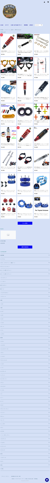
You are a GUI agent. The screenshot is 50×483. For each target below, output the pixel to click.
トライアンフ (3, 438)
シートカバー (3, 281)
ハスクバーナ (3, 457)
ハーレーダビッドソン (5, 435)
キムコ (1, 461)
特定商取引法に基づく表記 (16, 476)
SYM (1, 465)
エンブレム (2, 259)
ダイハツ (2, 326)
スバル (1, 330)
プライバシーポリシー (5, 476)
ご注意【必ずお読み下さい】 (16, 25)
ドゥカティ (2, 442)
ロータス (2, 390)
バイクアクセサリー (4, 292)
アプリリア (2, 450)
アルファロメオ (3, 360)
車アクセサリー (3, 285)
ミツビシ (2, 322)
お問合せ (31, 25)
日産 (1, 307)
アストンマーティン (4, 408)
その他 (1, 468)
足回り (12, 29)
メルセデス (2, 345)
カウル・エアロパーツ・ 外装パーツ (7, 262)
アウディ (2, 341)
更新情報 (26, 25)
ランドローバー (3, 378)
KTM (1, 453)
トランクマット (3, 277)
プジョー (2, 382)
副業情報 (2, 255)
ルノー (1, 397)
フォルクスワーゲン (4, 349)
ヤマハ (1, 427)
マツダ (1, 319)
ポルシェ (2, 416)
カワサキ (2, 431)
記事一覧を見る (25, 247)
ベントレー (2, 412)
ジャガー (2, 363)
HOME (1, 25)
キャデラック (3, 371)
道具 (1, 300)
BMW (1, 337)
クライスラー (3, 386)
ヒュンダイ (2, 423)
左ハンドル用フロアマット (5, 274)
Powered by (23, 480)
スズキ (1, 315)
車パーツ (2, 289)
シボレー (2, 352)
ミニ (1, 393)
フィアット (2, 375)
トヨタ (1, 304)
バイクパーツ (7, 29)
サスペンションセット (5, 266)
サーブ (1, 401)
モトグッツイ (3, 446)
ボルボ (1, 405)
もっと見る (25, 223)
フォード (2, 420)
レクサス (2, 334)
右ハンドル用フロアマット (5, 270)
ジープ (1, 367)
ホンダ (1, 311)
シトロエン (2, 356)
